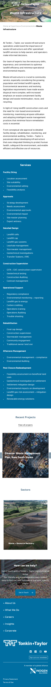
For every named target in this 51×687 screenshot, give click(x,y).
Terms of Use (8, 682)
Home (5, 26)
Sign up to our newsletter (38, 657)
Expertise (15, 26)
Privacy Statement (10, 679)
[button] (3, 4)
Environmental (27, 26)
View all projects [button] (25, 425)
